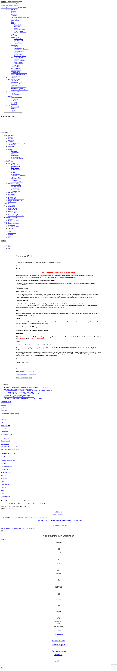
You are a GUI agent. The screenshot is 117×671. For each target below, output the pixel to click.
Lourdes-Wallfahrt (19, 59)
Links (12, 111)
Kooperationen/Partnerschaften (19, 90)
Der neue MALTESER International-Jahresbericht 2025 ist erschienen (23, 394)
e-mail (9, 248)
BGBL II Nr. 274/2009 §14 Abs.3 (30, 291)
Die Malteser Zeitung (16, 101)
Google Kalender (31, 374)
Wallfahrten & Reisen (17, 57)
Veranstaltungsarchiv (16, 94)
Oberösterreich (18, 26)
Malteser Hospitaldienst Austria (9, 5)
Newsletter (14, 102)
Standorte (13, 23)
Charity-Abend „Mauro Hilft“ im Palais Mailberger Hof (19, 397)
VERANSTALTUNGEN (15, 91)
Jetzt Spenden (14, 80)
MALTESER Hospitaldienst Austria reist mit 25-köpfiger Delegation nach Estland (26, 387)
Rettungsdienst (18, 42)
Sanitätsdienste (15, 37)
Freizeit (16, 46)
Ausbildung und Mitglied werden (20, 17)
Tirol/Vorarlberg (18, 31)
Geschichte (14, 15)
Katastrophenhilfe (16, 70)
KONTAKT (11, 105)
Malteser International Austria (19, 74)
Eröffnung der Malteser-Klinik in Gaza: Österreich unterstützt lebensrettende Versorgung (28, 390)
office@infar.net (21, 338)
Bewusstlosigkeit (58, 645)
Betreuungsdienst (19, 48)
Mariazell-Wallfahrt (19, 60)
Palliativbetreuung (19, 53)
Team (12, 22)
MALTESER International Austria (10, 449)
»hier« (45, 517)
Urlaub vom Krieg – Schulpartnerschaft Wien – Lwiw (18, 392)
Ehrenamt (13, 12)
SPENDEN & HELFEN (14, 79)
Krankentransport (19, 40)
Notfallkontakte (15, 1)
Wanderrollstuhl (15, 76)
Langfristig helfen (16, 85)
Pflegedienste (18, 54)
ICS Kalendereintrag (21, 374)
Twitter (9, 246)
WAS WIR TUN (12, 36)
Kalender (13, 93)
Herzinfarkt (58, 634)
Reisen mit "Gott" (19, 65)
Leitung (3, 416)
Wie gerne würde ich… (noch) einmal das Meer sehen (18, 389)
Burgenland (17, 25)
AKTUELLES (12, 77)
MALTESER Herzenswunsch (19, 73)
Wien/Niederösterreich (20, 32)
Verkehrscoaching (16, 68)
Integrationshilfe (15, 71)
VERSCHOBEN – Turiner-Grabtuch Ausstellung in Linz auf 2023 (58, 520)
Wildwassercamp (19, 63)
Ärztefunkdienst (18, 43)
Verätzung (58, 661)
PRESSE (10, 96)
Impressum (58, 511)
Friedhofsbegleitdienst (20, 56)
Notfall (13, 110)
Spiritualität (14, 14)
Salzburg (16, 28)
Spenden (3, 1)
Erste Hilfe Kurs (5, 438)
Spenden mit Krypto (16, 82)
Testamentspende (15, 83)
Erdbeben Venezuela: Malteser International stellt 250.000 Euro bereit (23, 398)
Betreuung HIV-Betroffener (21, 49)
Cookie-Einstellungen (58, 514)
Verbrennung (58, 655)
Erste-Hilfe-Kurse (16, 66)
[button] (22, 8)
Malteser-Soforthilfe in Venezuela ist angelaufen (17, 395)
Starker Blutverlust (58, 651)
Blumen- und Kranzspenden (18, 87)
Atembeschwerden (58, 641)
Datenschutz (58, 512)
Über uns (13, 11)
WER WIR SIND (12, 9)
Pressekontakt (14, 99)
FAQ (12, 34)
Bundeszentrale (15, 107)
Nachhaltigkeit (15, 19)
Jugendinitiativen (19, 51)
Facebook (10, 245)
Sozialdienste (14, 45)
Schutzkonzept (15, 20)
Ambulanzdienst (18, 39)
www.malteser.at (5, 496)
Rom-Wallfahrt (18, 62)
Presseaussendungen (16, 97)
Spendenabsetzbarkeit (17, 88)
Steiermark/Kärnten (19, 29)
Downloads (14, 104)
